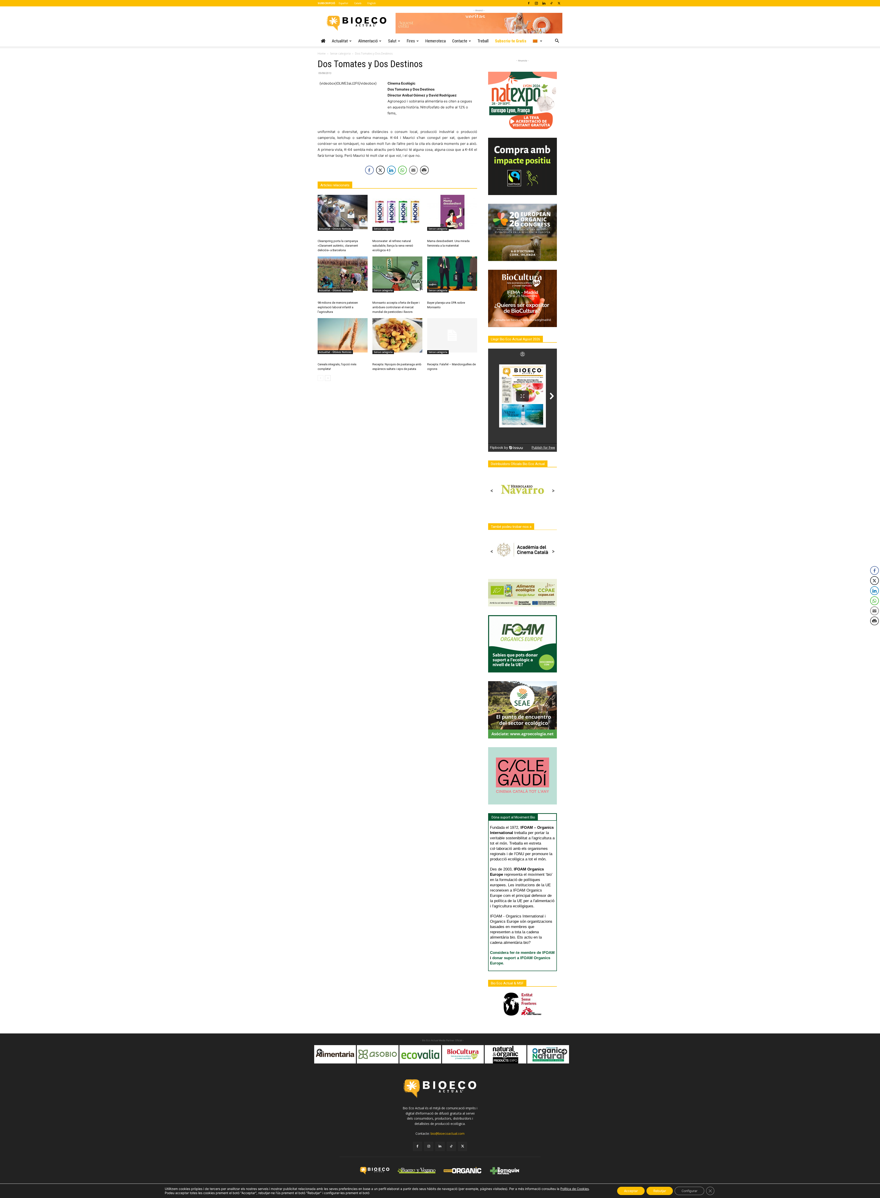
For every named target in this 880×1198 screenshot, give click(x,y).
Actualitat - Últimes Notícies (335, 228)
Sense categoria (340, 53)
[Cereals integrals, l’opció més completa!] (343, 335)
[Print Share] (424, 170)
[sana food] (554, 1054)
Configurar (689, 1191)
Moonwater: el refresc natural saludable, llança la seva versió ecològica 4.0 (392, 245)
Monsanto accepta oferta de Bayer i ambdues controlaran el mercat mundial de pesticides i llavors (396, 307)
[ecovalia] (341, 1054)
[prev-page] (320, 378)
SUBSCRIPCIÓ (326, 3)
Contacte (459, 41)
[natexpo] (512, 1054)
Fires (411, 41)
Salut (392, 41)
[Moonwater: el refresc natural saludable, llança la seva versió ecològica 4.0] (397, 212)
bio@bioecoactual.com (448, 1133)
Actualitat (340, 41)
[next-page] (328, 378)
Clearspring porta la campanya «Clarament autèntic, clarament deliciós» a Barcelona (338, 245)
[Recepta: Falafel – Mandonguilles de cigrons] (452, 335)
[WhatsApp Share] (402, 170)
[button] (556, 41)
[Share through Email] (413, 170)
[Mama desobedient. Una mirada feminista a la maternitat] (452, 212)
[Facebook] (528, 3)
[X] (559, 3)
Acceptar (631, 1191)
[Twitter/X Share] (380, 170)
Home (322, 53)
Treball (483, 41)
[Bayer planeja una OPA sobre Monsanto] (452, 273)
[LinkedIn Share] (391, 170)
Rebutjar (659, 1191)
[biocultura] (384, 1054)
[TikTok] (551, 3)
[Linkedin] (543, 3)
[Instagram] (536, 3)
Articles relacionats (334, 185)
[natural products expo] (426, 1054)
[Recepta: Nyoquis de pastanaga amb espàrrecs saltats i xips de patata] (397, 335)
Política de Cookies (574, 1189)
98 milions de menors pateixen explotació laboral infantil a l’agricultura (338, 307)
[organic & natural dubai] (469, 1054)
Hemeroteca (435, 41)
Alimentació (368, 41)
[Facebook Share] (369, 170)
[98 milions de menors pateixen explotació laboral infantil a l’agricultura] (343, 273)
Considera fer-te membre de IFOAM (522, 952)
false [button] (319, 1052)
